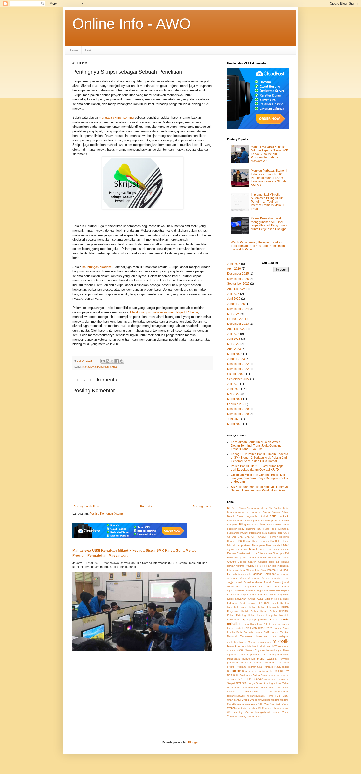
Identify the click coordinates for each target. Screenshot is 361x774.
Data (277, 541)
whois (268, 708)
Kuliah (252, 607)
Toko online (282, 687)
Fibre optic (278, 553)
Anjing (266, 512)
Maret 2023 (234, 354)
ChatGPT (263, 536)
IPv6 (286, 570)
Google (231, 561)
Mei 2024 (233, 314)
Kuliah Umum (256, 615)
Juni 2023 (233, 338)
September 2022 (238, 379)
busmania (283, 528)
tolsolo (231, 691)
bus (274, 528)
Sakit (236, 675)
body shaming (246, 528)
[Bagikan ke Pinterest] (121, 361)
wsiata (276, 712)
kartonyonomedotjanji (276, 590)
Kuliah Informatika (269, 607)
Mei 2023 (233, 344)
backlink (284, 516)
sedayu (272, 675)
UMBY (245, 699)
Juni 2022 (233, 389)
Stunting (268, 683)
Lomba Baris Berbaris (240, 632)
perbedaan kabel (250, 662)
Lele (268, 624)
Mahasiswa (89, 366)
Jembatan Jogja (237, 578)
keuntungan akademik (97, 267)
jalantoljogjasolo (242, 574)
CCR (286, 532)
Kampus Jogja (254, 590)
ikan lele (271, 565)
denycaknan (244, 545)
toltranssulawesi (236, 695)
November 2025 (238, 279)
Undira (253, 699)
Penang (271, 654)
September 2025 (238, 283)
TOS (277, 695)
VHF (260, 704)
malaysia (284, 636)
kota (229, 607)
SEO (241, 678)
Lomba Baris (281, 628)
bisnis (262, 524)
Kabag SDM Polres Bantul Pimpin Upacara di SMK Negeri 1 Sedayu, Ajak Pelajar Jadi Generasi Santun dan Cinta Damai (259, 457)
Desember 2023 (238, 323)
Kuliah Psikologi (236, 615)
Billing (242, 524)
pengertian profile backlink (259, 658)
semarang (283, 675)
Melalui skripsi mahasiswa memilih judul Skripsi (164, 312)
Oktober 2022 (236, 374)
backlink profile (251, 520)
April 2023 (234, 349)
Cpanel (231, 541)
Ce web (231, 536)
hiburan (240, 565)
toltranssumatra (256, 695)
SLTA (238, 683)
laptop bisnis (259, 619)
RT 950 (274, 671)
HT (263, 565)
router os (264, 671)
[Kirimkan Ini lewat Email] (102, 361)
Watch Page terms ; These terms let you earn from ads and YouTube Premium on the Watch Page (258, 246)
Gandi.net (253, 557)
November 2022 (238, 369)
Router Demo (250, 671)
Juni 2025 (233, 298)
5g (229, 508)
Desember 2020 (238, 409)
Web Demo (282, 704)
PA (235, 654)
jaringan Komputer (264, 573)
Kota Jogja (241, 607)
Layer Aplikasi (247, 624)
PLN (278, 662)
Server (258, 678)
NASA (240, 650)
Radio (277, 666)
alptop (264, 508)
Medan (252, 642)
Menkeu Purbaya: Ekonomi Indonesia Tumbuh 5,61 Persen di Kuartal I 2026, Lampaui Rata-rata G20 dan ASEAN (269, 178)
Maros (242, 642)
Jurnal (238, 582)
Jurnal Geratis (272, 582)
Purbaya (268, 666)
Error (254, 553)
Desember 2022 (238, 364)
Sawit (264, 675)
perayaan (232, 662)
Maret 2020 (234, 424)
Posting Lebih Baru (86, 506)
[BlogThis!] (107, 361)
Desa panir (258, 545)
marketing (232, 642)
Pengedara (233, 658)
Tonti (270, 695)
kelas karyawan (279, 594)
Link (88, 50)
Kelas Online (265, 598)
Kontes (284, 603)
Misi (249, 646)
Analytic (256, 512)
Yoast (285, 712)
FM (287, 553)
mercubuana (264, 642)
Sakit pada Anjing (250, 675)
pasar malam (257, 654)
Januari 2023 (236, 359)
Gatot (263, 557)
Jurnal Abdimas (253, 582)
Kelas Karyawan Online (241, 598)
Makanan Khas (266, 636)
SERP (249, 679)
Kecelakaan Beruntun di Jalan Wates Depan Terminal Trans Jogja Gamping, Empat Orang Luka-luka (256, 445)
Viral (266, 704)
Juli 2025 (233, 294)
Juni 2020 (233, 419)
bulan (266, 528)
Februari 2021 (236, 404)
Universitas (264, 699)
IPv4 (279, 570)
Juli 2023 (233, 334)
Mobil (255, 646)
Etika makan (265, 553)
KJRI (259, 603)
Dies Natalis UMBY (277, 545)
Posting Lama (202, 506)
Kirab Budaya (248, 603)
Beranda (146, 506)
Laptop (245, 619)
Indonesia (283, 565)
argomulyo (252, 516)
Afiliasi (242, 508)
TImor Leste (267, 687)
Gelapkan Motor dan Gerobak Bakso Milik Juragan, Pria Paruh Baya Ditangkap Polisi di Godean (259, 478)
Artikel (264, 516)
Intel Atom (261, 570)
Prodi (286, 662)
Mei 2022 (233, 394)
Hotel (258, 565)
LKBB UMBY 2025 (261, 628)
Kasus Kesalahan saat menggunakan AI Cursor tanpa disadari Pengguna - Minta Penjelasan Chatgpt (269, 224)
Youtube (232, 716)
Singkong (283, 679)
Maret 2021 (234, 399)
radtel (285, 666)
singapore (270, 679)
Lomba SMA (262, 632)
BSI (259, 528)
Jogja (230, 582)
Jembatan (283, 574)
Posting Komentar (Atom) (106, 513)
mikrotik (280, 641)
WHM (261, 708)
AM (270, 508)
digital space (234, 549)
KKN (266, 603)
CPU (239, 541)
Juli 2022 (233, 384)
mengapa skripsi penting (117, 117)
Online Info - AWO (131, 23)
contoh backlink (279, 536)
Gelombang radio (278, 557)
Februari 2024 (236, 319)
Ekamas (231, 553)
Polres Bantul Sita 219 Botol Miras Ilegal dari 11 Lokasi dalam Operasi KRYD (257, 467)
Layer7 (261, 624)
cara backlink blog (272, 532)
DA (272, 541)
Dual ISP (265, 549)
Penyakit (284, 658)
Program (241, 666)
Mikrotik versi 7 (236, 646)
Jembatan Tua (280, 578)
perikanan (268, 662)
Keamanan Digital (237, 594)
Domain (253, 549)
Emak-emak (243, 553)
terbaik (240, 687)
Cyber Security (260, 541)
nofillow (284, 650)
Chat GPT (251, 536)
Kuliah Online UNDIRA (274, 611)
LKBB (245, 628)
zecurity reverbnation (249, 716)
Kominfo (274, 603)
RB (229, 671)
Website (232, 707)
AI (258, 508)
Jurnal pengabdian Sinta (250, 586)
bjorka (270, 524)
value (254, 704)
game (243, 557)
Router (236, 671)
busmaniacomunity (237, 532)
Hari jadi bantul (279, 561)
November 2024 (238, 308)
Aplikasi (276, 512)
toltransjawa (251, 691)
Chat (240, 536)
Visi (272, 704)
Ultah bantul (234, 699)
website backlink (247, 708)
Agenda (251, 508)
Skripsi (114, 366)
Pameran (244, 654)
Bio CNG (252, 524)
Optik (230, 654)
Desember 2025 (238, 273)
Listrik (238, 628)
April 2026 (234, 268)
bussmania (255, 532)
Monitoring (265, 646)
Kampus (239, 590)
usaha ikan (243, 704)
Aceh (234, 508)
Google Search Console (252, 561)
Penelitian (103, 366)
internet (271, 569)
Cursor (246, 541)
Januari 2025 (236, 304)
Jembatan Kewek (258, 578)
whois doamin (281, 708)
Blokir (278, 524)
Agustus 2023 (236, 329)
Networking (272, 650)
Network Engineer (255, 650)
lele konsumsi (281, 624)
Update (275, 699)
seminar (231, 679)
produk (231, 666)
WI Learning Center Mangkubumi (248, 712)
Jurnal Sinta (273, 586)
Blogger (193, 742)
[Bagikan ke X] (112, 361)
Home (73, 50)
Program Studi (255, 666)
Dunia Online (281, 549)
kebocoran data (259, 594)
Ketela (278, 598)
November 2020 (238, 414)
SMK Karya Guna (252, 683)
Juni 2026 (233, 264)
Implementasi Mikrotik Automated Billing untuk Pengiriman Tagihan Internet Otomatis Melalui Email (267, 202)
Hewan (231, 565)
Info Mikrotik (247, 570)
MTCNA (276, 646)
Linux (230, 628)
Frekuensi (232, 557)
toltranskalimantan (278, 691)
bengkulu (232, 524)
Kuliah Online (249, 611)
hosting (250, 565)
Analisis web (242, 512)
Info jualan (233, 570)
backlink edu (234, 520)
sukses (277, 683)
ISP (229, 573)
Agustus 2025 (236, 289)
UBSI (286, 695)
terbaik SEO (252, 687)
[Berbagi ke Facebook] (116, 361)
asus (273, 516)
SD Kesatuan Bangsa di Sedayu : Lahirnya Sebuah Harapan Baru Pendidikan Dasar (259, 488)
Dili (245, 549)
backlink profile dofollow (275, 520)
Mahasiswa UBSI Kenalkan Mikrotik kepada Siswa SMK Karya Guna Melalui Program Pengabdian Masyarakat (269, 154)
